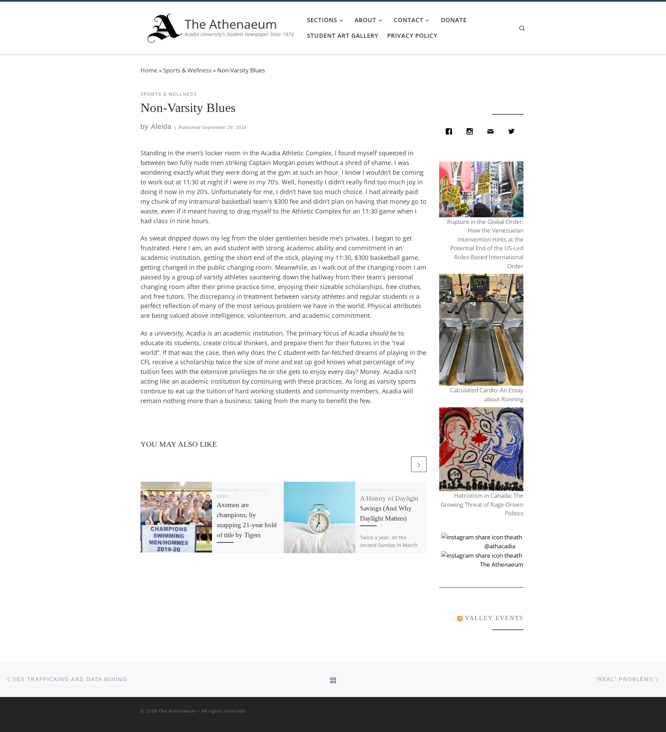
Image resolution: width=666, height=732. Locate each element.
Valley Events (494, 618)
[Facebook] (450, 131)
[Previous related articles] (402, 464)
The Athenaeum (177, 711)
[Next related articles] (419, 464)
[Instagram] (471, 131)
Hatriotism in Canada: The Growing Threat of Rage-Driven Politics (482, 504)
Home (148, 70)
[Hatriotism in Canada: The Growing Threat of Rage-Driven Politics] (481, 449)
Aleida (161, 126)
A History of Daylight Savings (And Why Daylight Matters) (389, 508)
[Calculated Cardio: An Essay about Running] (481, 330)
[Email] (492, 131)
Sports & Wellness (187, 70)
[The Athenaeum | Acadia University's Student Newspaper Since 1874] (164, 26)
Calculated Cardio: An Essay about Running (486, 394)
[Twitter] (513, 131)
